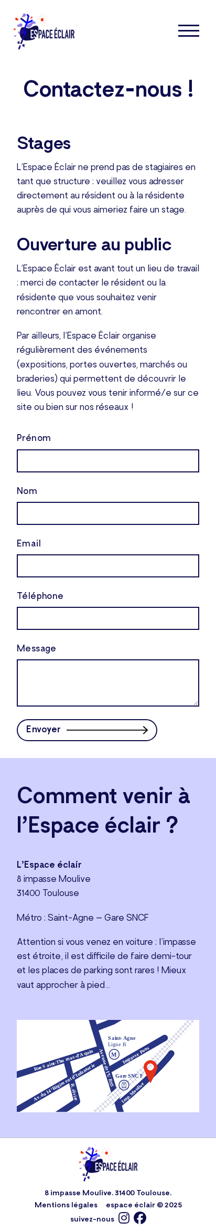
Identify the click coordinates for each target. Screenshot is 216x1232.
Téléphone (40, 597)
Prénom (34, 439)
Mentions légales (66, 1205)
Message (37, 649)
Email (29, 544)
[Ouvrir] (188, 31)
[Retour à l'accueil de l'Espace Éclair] (44, 31)
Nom (27, 492)
